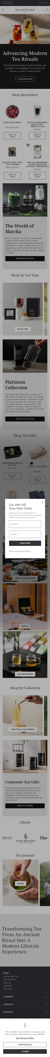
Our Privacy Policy (25, 1038)
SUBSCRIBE (25, 543)
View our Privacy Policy (20, 551)
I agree (25, 1051)
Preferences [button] (25, 1045)
